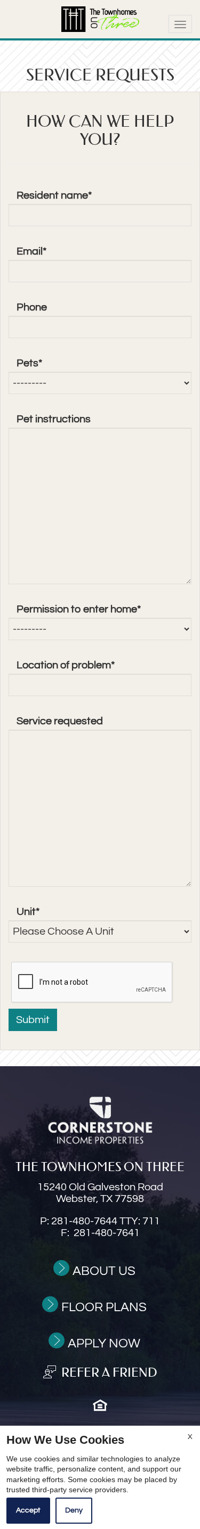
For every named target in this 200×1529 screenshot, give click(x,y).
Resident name (54, 195)
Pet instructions (54, 419)
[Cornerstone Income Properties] (100, 1121)
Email (31, 251)
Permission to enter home (79, 609)
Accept (28, 1510)
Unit (28, 911)
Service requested (60, 721)
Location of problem (66, 665)
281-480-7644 (105, 1221)
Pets (29, 363)
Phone (32, 307)
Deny (74, 1510)
